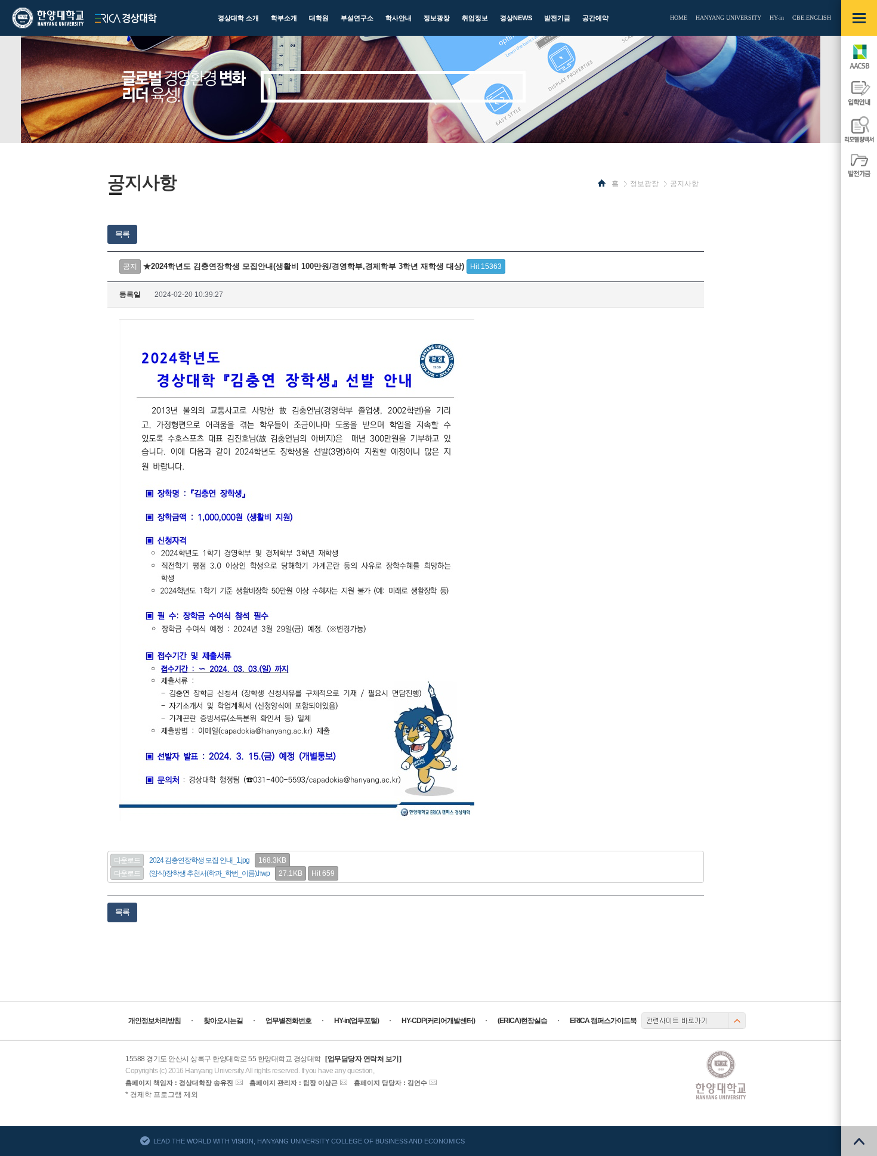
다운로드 (127, 860)
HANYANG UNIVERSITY (728, 17)
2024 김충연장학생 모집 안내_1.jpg (199, 860)
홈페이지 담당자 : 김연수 (390, 1082)
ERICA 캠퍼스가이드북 (603, 1020)
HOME (678, 17)
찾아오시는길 (223, 1020)
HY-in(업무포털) (356, 1020)
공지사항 (684, 183)
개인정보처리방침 (154, 1020)
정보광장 (644, 183)
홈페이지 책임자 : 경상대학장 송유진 (179, 1082)
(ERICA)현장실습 (522, 1020)
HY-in (777, 17)
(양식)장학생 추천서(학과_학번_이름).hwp (209, 873)
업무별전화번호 (288, 1020)
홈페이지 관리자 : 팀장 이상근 (293, 1082)
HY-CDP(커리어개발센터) (438, 1020)
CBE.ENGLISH (811, 17)
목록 (122, 234)
